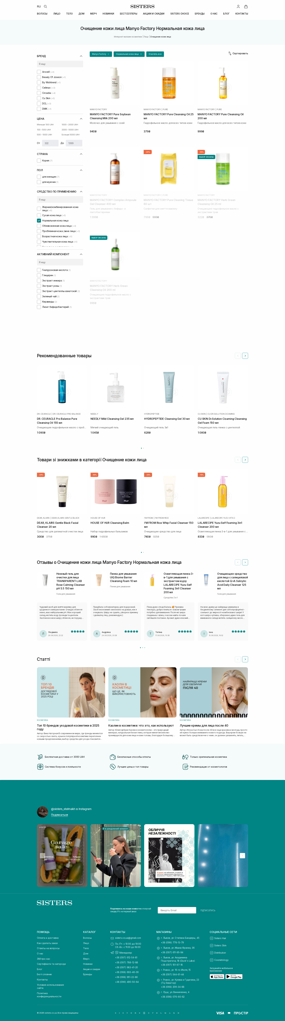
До (62, 143)
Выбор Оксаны (206, 157)
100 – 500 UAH (44, 129)
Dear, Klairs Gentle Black (65, 518)
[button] (101, 54)
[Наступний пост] (242, 855)
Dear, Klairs (43, 518)
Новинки (88, 963)
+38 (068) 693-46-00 (127, 972)
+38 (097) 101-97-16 (172, 964)
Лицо (86, 943)
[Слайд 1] (140, 647)
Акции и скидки (91, 969)
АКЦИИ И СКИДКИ (153, 13)
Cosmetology (221, 960)
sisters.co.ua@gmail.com (128, 937)
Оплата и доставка (48, 937)
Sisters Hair (220, 938)
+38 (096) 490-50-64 (127, 981)
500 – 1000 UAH (44, 134)
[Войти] (238, 6)
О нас (40, 953)
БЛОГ (226, 13)
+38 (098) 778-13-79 (172, 942)
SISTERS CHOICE (179, 13)
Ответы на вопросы (48, 948)
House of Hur (98, 518)
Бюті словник (44, 974)
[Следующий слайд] (245, 356)
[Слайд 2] (142, 647)
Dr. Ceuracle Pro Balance (67, 414)
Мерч (86, 958)
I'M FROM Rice (162, 518)
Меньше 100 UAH (45, 124)
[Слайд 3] (144, 647)
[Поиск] (45, 6)
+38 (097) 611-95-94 (172, 952)
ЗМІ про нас (43, 958)
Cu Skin (202, 414)
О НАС (213, 13)
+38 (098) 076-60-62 (173, 996)
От (38, 143)
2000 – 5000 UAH (70, 129)
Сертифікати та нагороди (51, 963)
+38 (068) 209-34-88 (172, 986)
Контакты (42, 979)
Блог (39, 969)
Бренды (87, 974)
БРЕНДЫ (200, 13)
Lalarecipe (203, 518)
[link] (246, 6)
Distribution (220, 952)
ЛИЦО (56, 13)
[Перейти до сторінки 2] (143, 448)
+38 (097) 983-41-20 (126, 967)
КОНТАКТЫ (241, 13)
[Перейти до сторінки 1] (141, 448)
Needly (94, 414)
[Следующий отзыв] (245, 562)
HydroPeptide (151, 414)
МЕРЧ (93, 13)
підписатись (207, 910)
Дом (85, 953)
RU (39, 6)
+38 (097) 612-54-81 (126, 957)
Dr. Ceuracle (44, 414)
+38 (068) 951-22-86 (126, 977)
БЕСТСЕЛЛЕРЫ (128, 13)
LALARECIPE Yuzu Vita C (223, 518)
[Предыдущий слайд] (238, 356)
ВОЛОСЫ (42, 13)
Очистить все (155, 54)
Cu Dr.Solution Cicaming (221, 414)
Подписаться (59, 814)
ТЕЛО (69, 13)
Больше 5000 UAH (70, 134)
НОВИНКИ (108, 13)
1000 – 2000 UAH (70, 124)
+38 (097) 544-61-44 (172, 974)
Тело (86, 948)
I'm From (148, 518)
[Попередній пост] (42, 855)
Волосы (87, 937)
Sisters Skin (220, 945)
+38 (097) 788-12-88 (126, 962)
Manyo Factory (98, 109)
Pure (165, 109)
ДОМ (81, 13)
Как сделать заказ (47, 943)
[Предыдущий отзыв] (238, 562)
